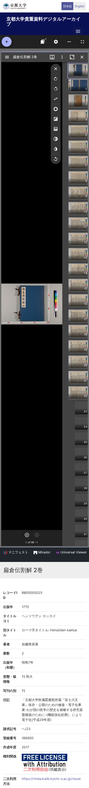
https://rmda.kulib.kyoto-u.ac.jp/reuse (51, 779)
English (79, 6)
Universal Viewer (73, 552)
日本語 (67, 6)
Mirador (44, 552)
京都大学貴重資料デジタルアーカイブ (43, 20)
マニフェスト (17, 552)
